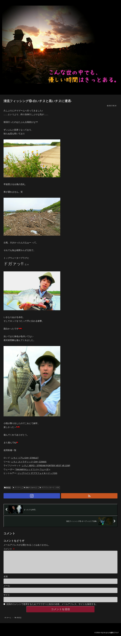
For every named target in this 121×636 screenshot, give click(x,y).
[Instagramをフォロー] (32, 495)
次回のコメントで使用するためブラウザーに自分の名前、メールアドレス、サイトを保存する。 (52, 604)
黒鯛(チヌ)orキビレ (32, 487)
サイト (7, 595)
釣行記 (8, 487)
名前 (6, 576)
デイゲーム (18, 487)
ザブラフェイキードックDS (50, 487)
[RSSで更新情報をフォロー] (89, 495)
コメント (9, 549)
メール (7, 586)
